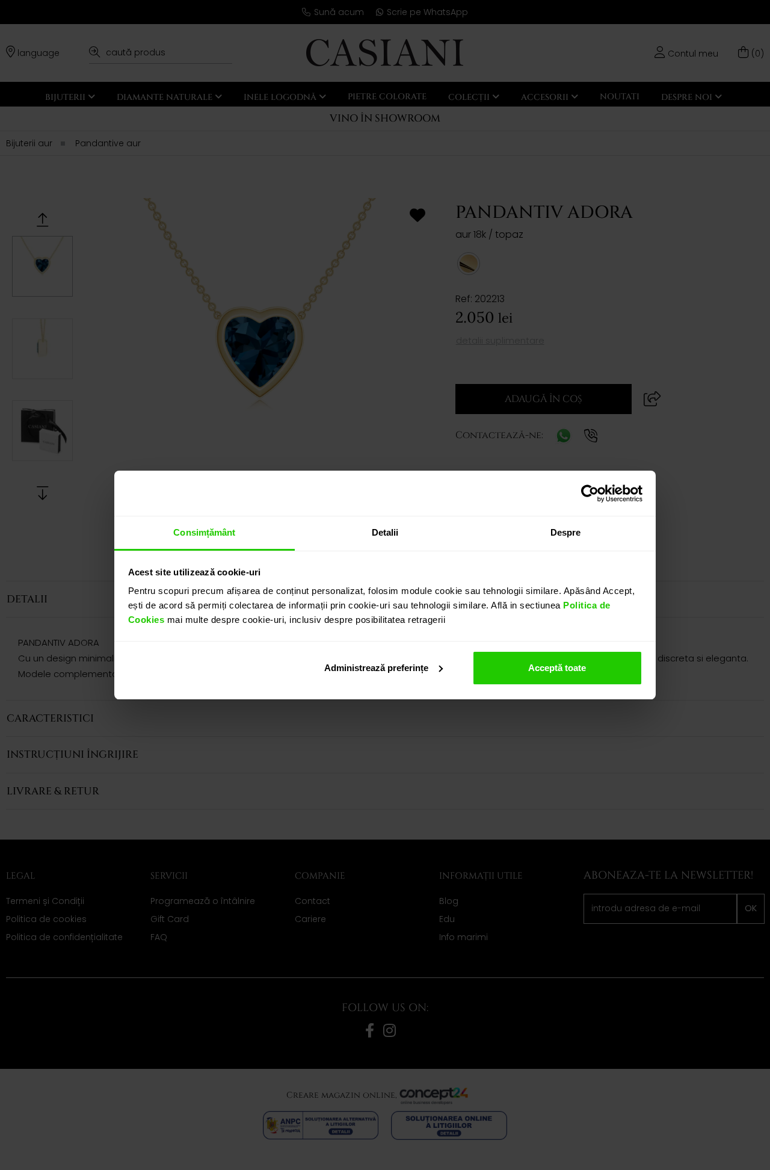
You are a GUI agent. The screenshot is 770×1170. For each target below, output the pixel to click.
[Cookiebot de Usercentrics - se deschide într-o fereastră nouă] (589, 493)
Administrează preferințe (376, 668)
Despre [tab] (565, 532)
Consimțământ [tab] (204, 532)
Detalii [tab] (385, 532)
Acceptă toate (557, 668)
